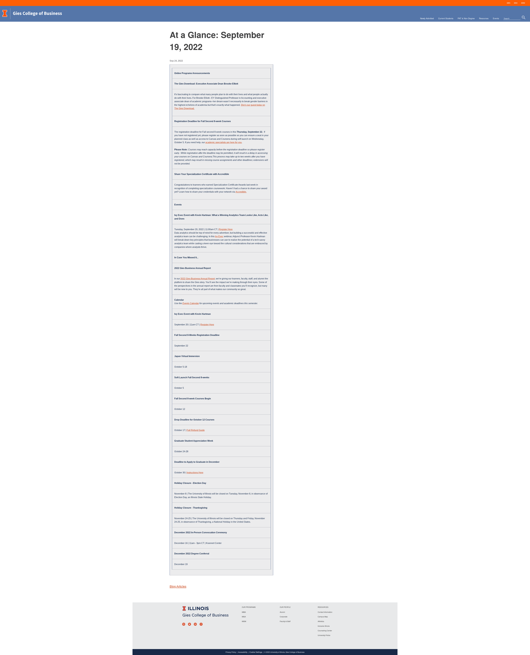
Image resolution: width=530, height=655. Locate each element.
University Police (324, 635)
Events (496, 18)
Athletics (321, 621)
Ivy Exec (219, 236)
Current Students (445, 18)
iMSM (523, 3)
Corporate (283, 616)
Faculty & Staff (285, 621)
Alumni (282, 612)
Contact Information (325, 612)
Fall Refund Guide (196, 430)
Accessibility (242, 652)
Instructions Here (195, 472)
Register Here (226, 229)
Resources (483, 18)
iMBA (508, 3)
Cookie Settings (255, 652)
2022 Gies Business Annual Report (197, 278)
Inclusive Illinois (324, 626)
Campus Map (323, 616)
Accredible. (241, 192)
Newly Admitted (427, 18)
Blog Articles (178, 586)
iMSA (515, 3)
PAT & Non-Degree (466, 18)
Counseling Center (325, 630)
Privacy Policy (231, 652)
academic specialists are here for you (223, 142)
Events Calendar (190, 303)
